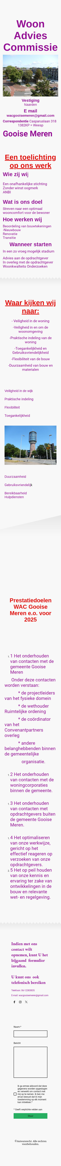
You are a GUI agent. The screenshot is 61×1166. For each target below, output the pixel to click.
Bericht (17, 1043)
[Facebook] (14, 1002)
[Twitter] (26, 1002)
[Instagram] (20, 1002)
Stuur (30, 1116)
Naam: (17, 1027)
